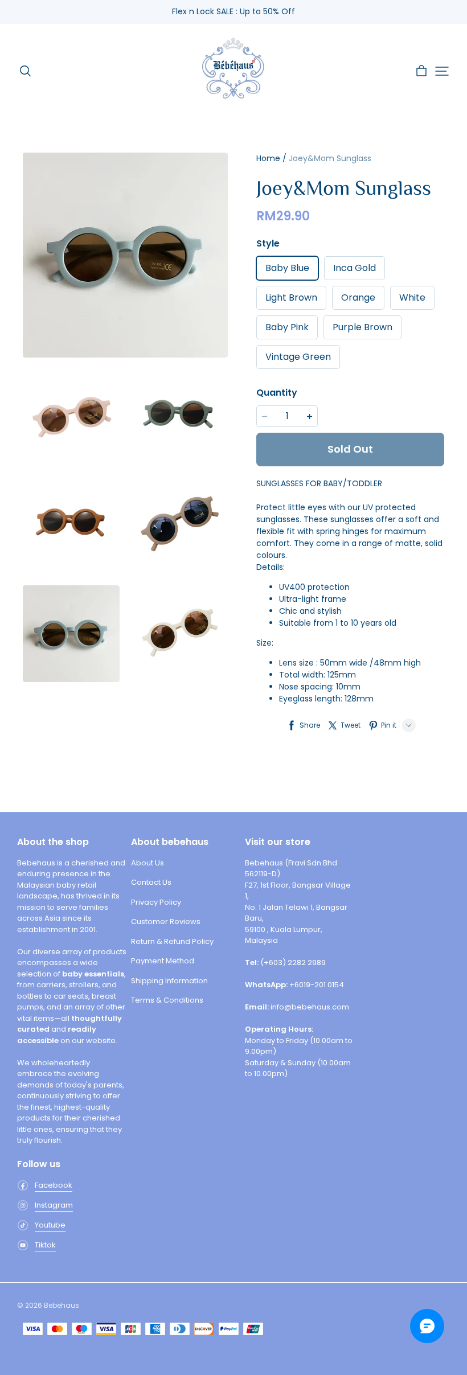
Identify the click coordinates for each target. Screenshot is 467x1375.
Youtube (50, 1225)
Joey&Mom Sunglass (330, 158)
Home (268, 158)
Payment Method (162, 960)
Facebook (53, 1185)
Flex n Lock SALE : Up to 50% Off (233, 11)
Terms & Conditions (167, 1000)
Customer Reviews (165, 921)
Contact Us (151, 882)
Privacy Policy (156, 902)
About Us (147, 862)
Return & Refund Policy (172, 941)
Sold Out (350, 449)
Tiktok (45, 1244)
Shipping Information (169, 980)
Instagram (54, 1205)
